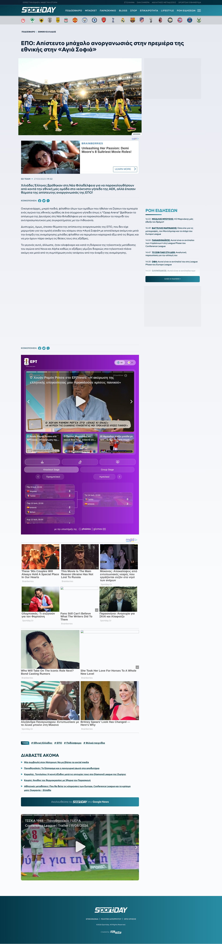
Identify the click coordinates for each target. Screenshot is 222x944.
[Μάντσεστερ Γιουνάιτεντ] (75, 20)
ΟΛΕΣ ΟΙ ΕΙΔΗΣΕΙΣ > (172, 279)
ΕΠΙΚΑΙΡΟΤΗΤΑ (149, 10)
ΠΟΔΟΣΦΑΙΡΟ (73, 10)
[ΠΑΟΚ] (50, 20)
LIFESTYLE (167, 10)
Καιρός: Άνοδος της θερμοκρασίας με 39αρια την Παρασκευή (57, 780)
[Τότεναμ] (113, 20)
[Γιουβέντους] (150, 20)
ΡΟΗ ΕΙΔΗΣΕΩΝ (186, 10)
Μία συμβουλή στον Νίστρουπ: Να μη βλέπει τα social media (56, 762)
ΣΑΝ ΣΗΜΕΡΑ (143, 2)
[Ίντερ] (170, 20)
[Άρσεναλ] (104, 20)
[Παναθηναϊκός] (32, 20)
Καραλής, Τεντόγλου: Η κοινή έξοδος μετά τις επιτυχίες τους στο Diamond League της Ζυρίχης (75, 774)
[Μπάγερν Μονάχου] (180, 20)
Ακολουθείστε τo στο (80, 801)
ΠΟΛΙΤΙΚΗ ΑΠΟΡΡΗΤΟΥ (111, 919)
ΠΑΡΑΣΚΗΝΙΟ (108, 10)
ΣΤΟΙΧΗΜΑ (129, 2)
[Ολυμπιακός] (23, 20)
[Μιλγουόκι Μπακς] (199, 20)
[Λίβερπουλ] (66, 20)
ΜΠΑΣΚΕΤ (91, 10)
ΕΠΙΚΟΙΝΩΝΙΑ (92, 919)
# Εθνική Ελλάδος (41, 743)
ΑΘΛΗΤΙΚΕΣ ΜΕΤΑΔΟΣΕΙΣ (164, 2)
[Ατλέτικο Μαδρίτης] (142, 20)
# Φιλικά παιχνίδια (94, 743)
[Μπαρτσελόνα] (132, 20)
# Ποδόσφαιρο (72, 743)
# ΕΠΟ (58, 743)
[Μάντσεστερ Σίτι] (84, 20)
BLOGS (123, 10)
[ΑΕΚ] (41, 20)
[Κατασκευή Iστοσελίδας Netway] (116, 932)
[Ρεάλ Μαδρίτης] (122, 20)
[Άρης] (57, 20)
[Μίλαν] (160, 20)
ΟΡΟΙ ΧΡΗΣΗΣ (130, 919)
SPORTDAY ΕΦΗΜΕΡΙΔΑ (189, 2)
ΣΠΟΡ (133, 10)
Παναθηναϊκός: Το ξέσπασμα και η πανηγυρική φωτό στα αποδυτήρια (61, 768)
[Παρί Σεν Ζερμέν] (189, 20)
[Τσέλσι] (94, 20)
